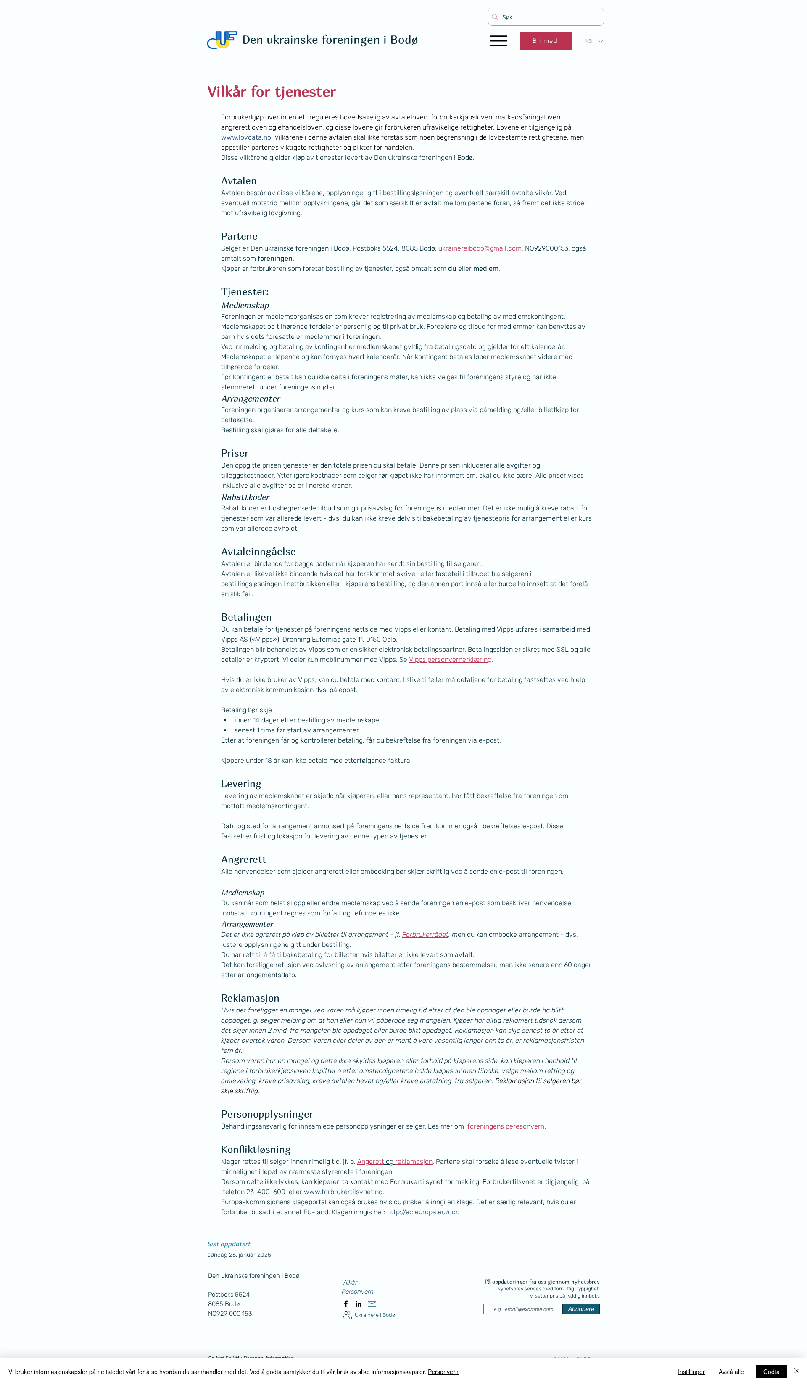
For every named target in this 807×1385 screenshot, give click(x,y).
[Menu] (498, 41)
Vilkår (349, 1282)
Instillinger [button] (691, 1371)
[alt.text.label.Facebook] (346, 1304)
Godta (771, 1371)
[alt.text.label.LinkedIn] (358, 1304)
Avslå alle (731, 1371)
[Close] (797, 1371)
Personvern (358, 1291)
